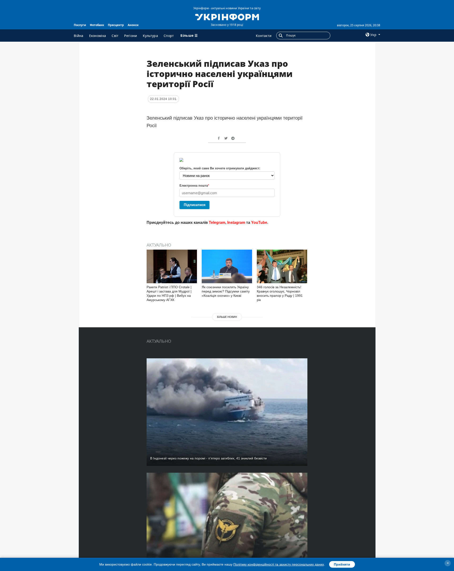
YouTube (259, 222)
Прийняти (342, 564)
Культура (150, 35)
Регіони (130, 35)
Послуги (80, 25)
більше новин (227, 316)
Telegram (217, 222)
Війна (78, 35)
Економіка (97, 35)
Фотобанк (97, 25)
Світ (115, 35)
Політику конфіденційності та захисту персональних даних (278, 564)
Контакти (263, 35)
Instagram (236, 222)
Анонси (133, 25)
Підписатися (194, 205)
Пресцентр (116, 25)
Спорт (169, 35)
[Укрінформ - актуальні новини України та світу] (227, 16)
